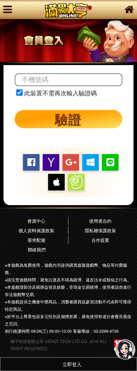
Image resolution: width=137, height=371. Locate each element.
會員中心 (36, 220)
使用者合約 (100, 220)
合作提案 (100, 239)
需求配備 (36, 239)
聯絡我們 (37, 249)
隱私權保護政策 (100, 230)
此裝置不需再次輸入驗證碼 (60, 93)
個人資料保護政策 (36, 230)
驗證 (68, 119)
